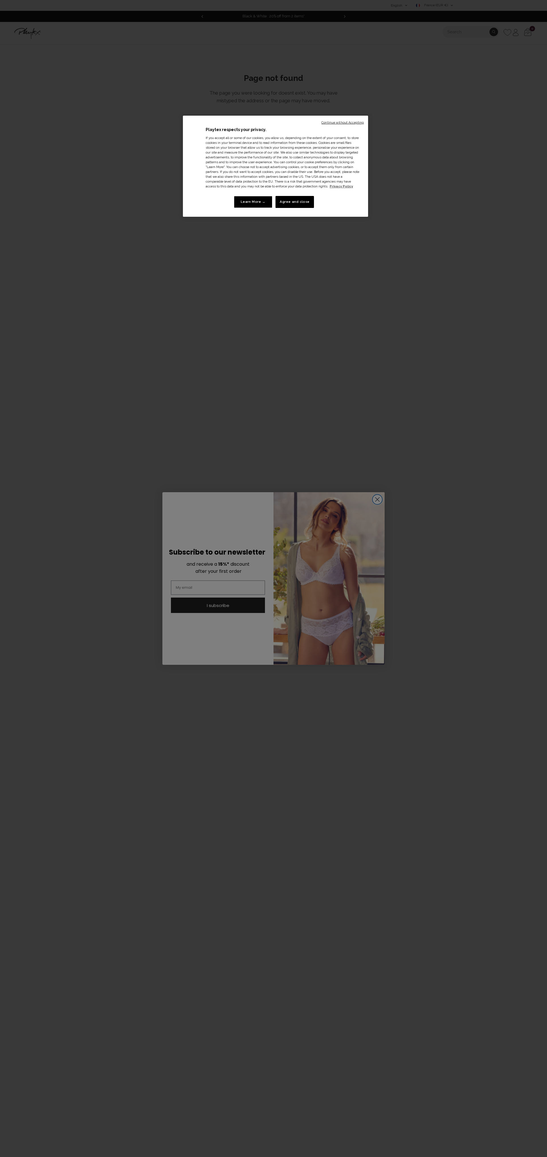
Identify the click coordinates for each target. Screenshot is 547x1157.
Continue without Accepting (342, 122)
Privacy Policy (341, 186)
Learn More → (253, 202)
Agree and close (295, 202)
